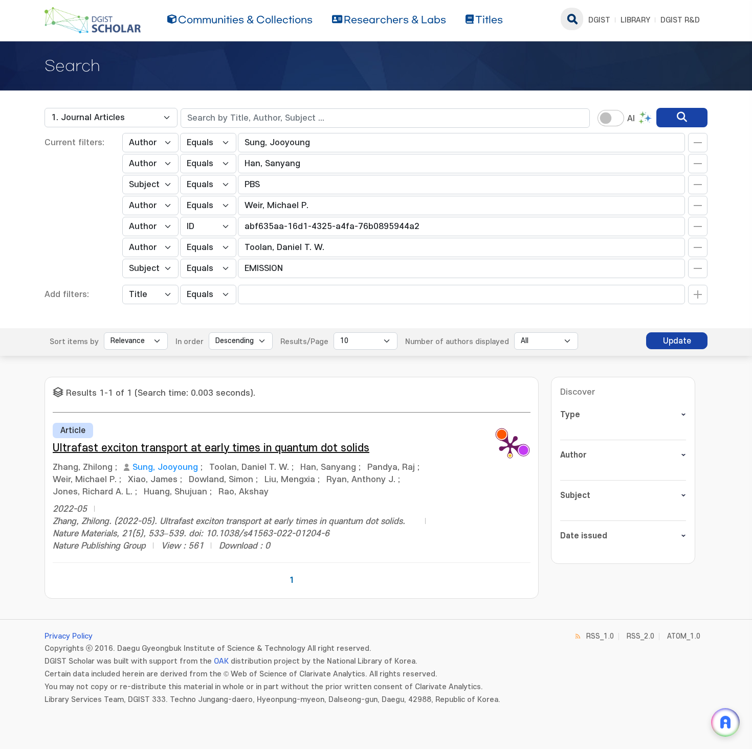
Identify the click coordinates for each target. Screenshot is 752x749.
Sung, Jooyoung (165, 467)
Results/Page (304, 341)
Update (677, 341)
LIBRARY (635, 20)
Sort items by (74, 341)
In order (189, 341)
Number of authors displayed (457, 341)
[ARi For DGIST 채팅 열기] (725, 722)
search (572, 19)
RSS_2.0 (640, 636)
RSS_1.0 (600, 636)
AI (631, 118)
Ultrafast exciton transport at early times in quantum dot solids (211, 448)
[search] (681, 117)
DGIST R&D (680, 20)
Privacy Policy (69, 636)
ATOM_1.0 (683, 636)
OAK (221, 661)
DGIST (599, 20)
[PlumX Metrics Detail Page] (510, 445)
